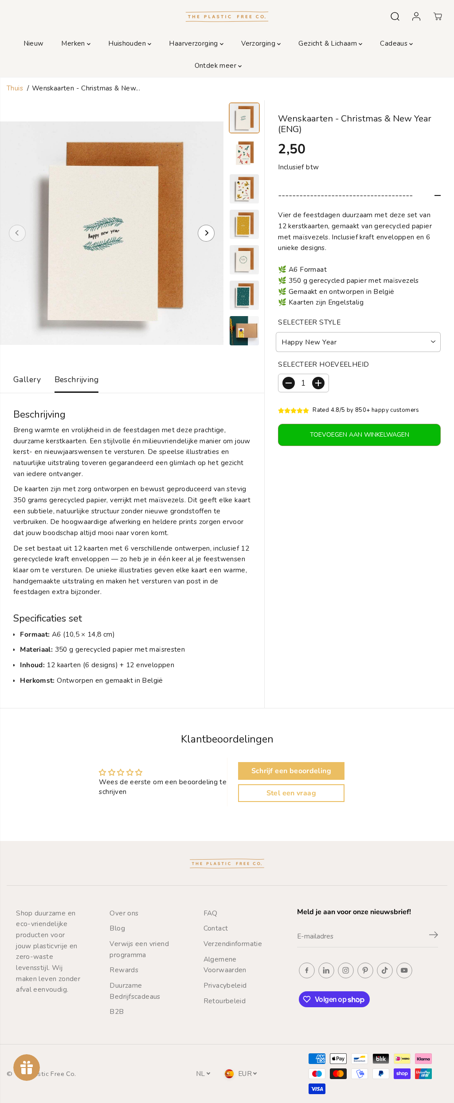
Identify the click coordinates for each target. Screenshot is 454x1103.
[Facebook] (307, 970)
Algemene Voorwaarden (225, 964)
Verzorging (259, 43)
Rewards (124, 969)
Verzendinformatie (233, 943)
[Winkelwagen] (437, 16)
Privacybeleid (225, 985)
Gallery (27, 379)
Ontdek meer (217, 65)
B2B (117, 1011)
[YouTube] (404, 970)
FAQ (211, 913)
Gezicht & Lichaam (328, 43)
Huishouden (128, 43)
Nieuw (33, 43)
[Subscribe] (433, 936)
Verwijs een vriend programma (139, 949)
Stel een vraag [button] (291, 793)
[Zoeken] (395, 16)
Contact (216, 928)
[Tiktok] (385, 970)
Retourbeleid (225, 1000)
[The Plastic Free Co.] (227, 16)
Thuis (15, 88)
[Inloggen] (416, 16)
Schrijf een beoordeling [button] (291, 771)
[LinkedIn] (326, 970)
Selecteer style (309, 322)
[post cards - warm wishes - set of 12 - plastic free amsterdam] (111, 233)
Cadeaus (394, 43)
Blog (117, 928)
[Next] (206, 233)
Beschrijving (76, 379)
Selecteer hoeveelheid (323, 364)
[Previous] (17, 233)
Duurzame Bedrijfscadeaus (135, 991)
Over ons (124, 913)
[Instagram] (346, 970)
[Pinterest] (365, 970)
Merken (74, 43)
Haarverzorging (194, 43)
